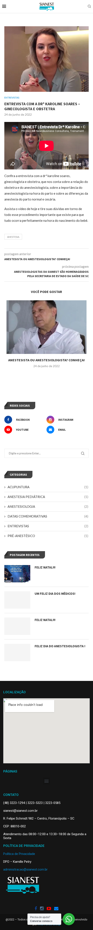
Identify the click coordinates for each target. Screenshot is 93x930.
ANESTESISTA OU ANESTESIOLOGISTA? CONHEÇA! (46, 360)
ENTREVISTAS (48, 526)
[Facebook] (35, 909)
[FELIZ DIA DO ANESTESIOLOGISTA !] (17, 652)
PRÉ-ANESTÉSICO (48, 536)
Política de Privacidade (19, 854)
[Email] (56, 909)
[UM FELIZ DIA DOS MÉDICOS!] (17, 600)
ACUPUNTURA (48, 487)
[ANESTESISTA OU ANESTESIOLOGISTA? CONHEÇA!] (46, 327)
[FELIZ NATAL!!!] (17, 573)
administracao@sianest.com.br (25, 869)
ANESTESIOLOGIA (48, 506)
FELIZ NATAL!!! (45, 567)
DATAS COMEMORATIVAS (48, 516)
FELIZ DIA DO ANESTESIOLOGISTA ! (60, 646)
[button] (46, 781)
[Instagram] (41, 909)
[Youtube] (49, 909)
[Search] (89, 6)
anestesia (13, 236)
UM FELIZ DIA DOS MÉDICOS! (55, 594)
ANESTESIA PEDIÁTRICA (48, 497)
